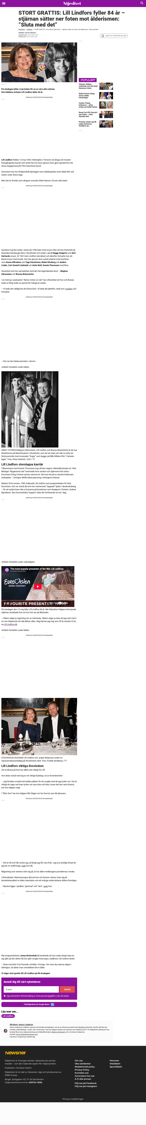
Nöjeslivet (21, 29)
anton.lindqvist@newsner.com (27, 1034)
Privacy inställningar (73, 1099)
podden (69, 289)
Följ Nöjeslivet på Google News (36, 1004)
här (34, 1037)
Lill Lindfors (8, 1016)
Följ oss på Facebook (85, 1083)
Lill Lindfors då (10, 624)
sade (23, 866)
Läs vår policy (62, 996)
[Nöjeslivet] (72, 3)
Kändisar (29, 29)
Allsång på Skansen (58, 1032)
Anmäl (67, 989)
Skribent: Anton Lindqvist (27, 32)
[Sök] (142, 3)
